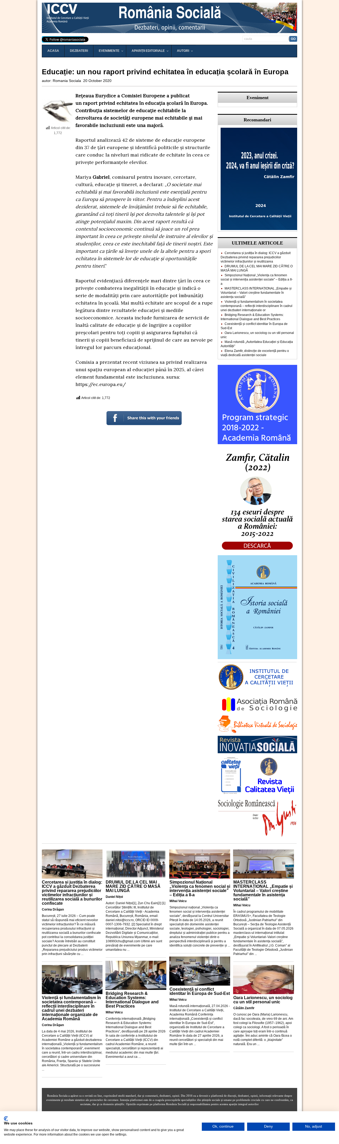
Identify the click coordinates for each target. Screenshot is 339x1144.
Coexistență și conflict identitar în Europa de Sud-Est (200, 991)
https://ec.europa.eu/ (100, 384)
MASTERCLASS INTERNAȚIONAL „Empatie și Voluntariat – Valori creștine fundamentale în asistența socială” (256, 293)
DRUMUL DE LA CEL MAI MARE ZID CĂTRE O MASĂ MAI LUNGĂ (133, 886)
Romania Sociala (67, 81)
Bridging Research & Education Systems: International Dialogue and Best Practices (132, 999)
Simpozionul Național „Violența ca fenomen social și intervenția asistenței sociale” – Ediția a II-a (257, 279)
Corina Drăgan (53, 909)
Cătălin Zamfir (244, 1008)
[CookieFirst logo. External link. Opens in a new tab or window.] (6, 1118)
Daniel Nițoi (114, 897)
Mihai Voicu (114, 1012)
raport (90, 103)
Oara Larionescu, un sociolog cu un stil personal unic (263, 999)
